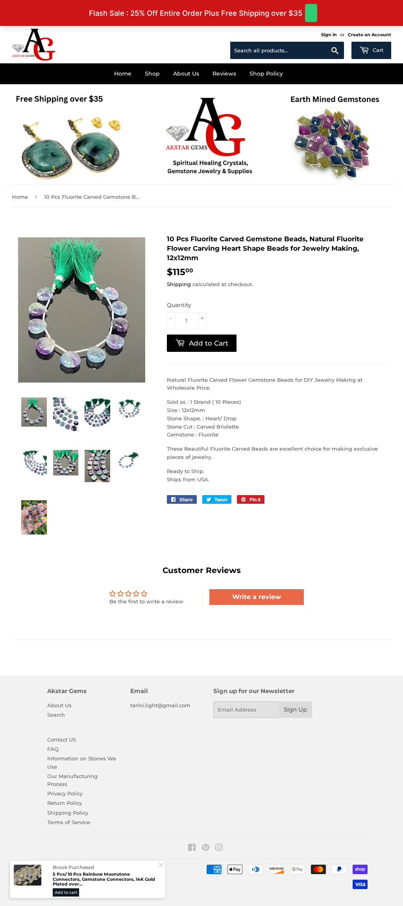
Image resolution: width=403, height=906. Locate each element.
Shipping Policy (67, 813)
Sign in (329, 34)
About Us (186, 73)
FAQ (53, 749)
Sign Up (295, 709)
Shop (152, 73)
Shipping (179, 284)
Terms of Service (68, 822)
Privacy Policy (65, 793)
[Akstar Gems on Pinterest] (206, 848)
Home (122, 73)
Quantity (179, 305)
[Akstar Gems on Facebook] (192, 848)
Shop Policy (266, 73)
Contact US (61, 739)
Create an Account (369, 34)
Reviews (224, 73)
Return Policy (64, 803)
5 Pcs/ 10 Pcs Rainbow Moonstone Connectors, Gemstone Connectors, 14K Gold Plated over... (104, 879)
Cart (377, 50)
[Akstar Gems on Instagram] (219, 848)
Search (56, 715)
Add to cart (66, 892)
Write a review (256, 597)
